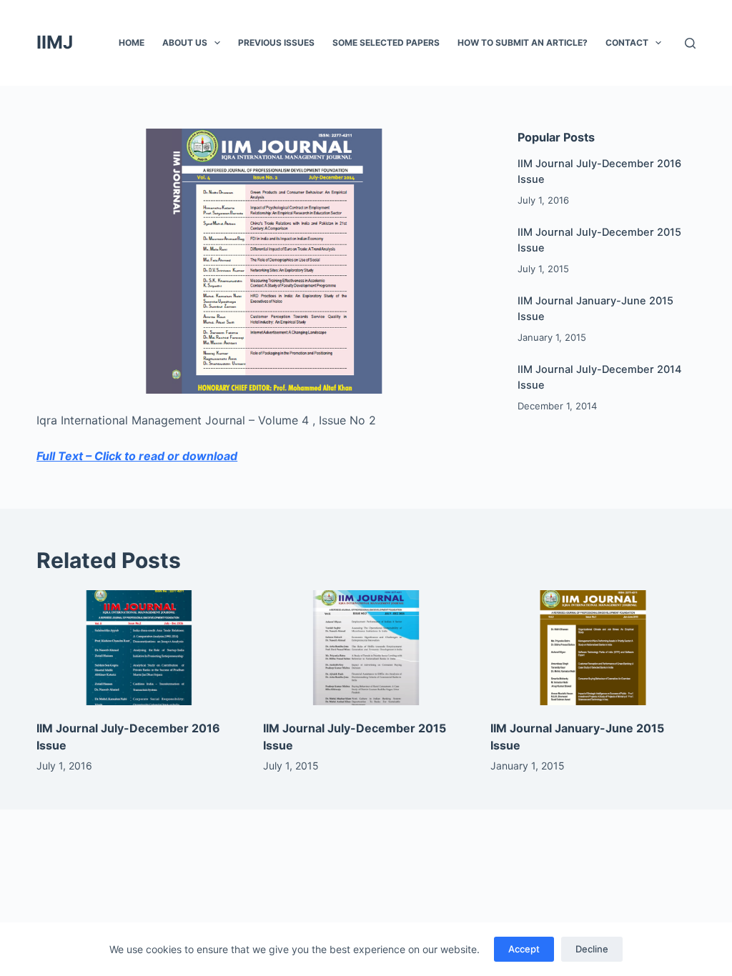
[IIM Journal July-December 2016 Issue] (139, 648)
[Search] (690, 43)
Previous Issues (276, 42)
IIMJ (54, 42)
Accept (524, 949)
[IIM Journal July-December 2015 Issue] (365, 648)
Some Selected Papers (386, 42)
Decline (591, 949)
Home (131, 42)
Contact (626, 42)
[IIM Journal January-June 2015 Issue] (593, 648)
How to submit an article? (523, 42)
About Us (184, 42)
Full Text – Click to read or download (136, 456)
